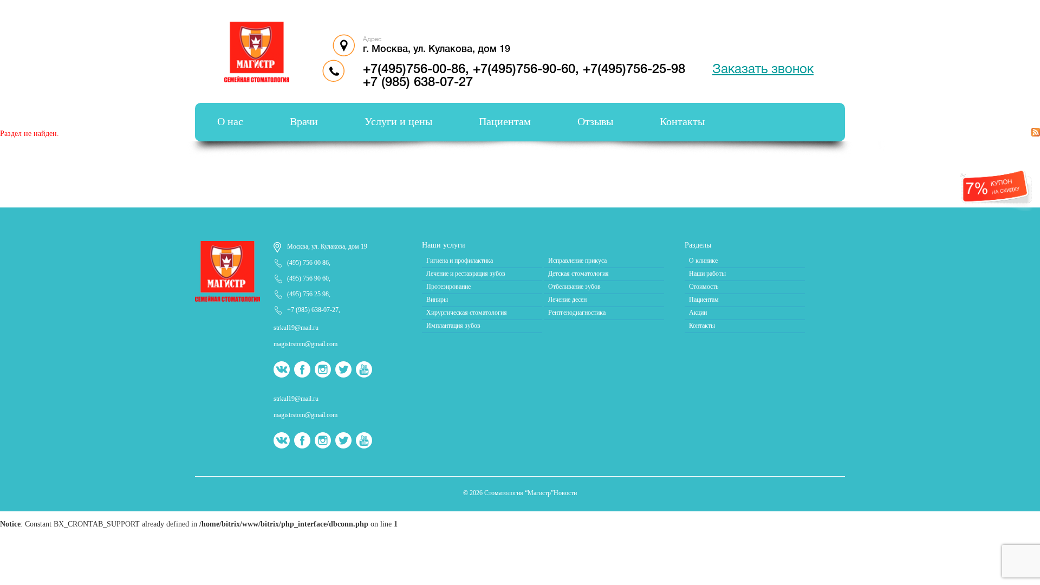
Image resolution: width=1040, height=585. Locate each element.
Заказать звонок (763, 70)
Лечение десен (567, 299)
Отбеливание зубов (574, 286)
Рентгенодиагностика (577, 312)
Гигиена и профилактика (459, 260)
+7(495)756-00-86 (414, 70)
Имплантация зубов (453, 325)
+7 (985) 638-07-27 (418, 83)
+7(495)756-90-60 (524, 70)
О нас (230, 121)
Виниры (437, 299)
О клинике (703, 260)
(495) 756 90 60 (308, 278)
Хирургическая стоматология (466, 312)
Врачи (304, 121)
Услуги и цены (398, 121)
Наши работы (707, 273)
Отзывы (595, 121)
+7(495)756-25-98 (634, 70)
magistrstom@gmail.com (305, 344)
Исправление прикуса (577, 260)
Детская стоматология (578, 273)
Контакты (682, 121)
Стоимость (703, 286)
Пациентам (505, 121)
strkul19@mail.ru (296, 328)
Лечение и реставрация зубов (465, 273)
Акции (698, 312)
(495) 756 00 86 (308, 262)
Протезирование (448, 286)
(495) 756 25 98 (308, 294)
